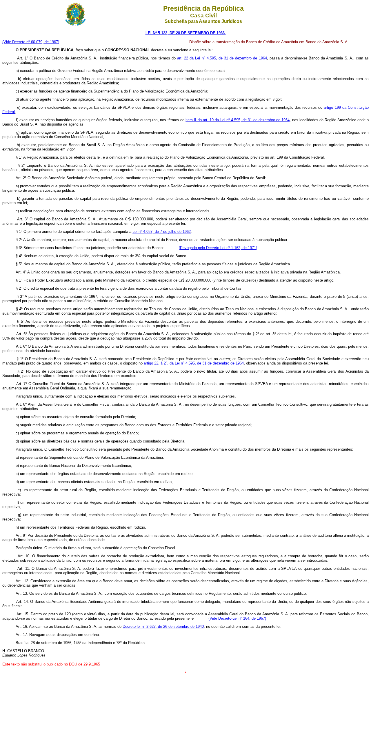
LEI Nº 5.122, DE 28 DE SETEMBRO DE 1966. (186, 33)
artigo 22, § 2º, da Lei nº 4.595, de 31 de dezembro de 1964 (194, 363)
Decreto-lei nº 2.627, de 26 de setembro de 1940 (163, 626)
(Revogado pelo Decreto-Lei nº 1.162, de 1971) (218, 248)
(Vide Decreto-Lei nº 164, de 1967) (237, 618)
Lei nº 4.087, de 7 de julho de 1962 (161, 231)
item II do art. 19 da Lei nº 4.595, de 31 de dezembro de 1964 (238, 120)
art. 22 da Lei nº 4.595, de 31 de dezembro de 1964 (222, 58)
